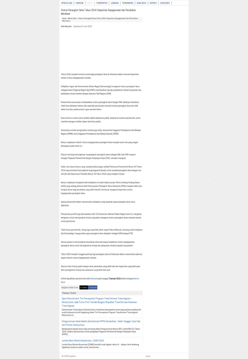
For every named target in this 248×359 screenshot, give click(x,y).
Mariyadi (68, 26)
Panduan (79, 2)
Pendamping (127, 2)
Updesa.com (66, 2)
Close (148, 356)
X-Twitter (83, 287)
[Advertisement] (102, 51)
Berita (90, 2)
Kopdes (153, 2)
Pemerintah (101, 2)
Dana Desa (141, 2)
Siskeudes (165, 2)
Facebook (93, 287)
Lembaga (115, 2)
